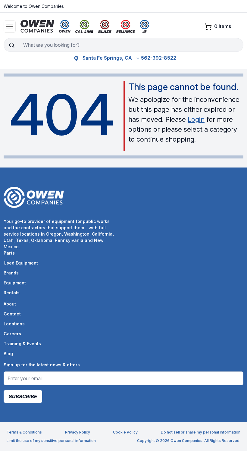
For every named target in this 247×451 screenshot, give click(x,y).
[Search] (12, 45)
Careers (12, 333)
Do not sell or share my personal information (200, 432)
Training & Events (22, 343)
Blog (8, 353)
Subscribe (23, 396)
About (10, 303)
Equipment (15, 282)
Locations (14, 323)
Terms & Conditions (24, 432)
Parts (9, 252)
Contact (12, 313)
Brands (11, 272)
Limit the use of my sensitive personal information (51, 440)
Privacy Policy (77, 432)
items (222, 26)
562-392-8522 (158, 58)
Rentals (12, 292)
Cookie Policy (125, 432)
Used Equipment (21, 262)
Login (196, 119)
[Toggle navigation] (10, 26)
